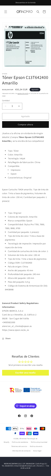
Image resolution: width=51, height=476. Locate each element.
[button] (6, 12)
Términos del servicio (19, 446)
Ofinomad (23, 439)
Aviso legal (37, 451)
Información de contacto (21, 451)
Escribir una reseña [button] (25, 372)
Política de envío (36, 446)
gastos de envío (23, 93)
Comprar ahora (25, 124)
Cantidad (5, 100)
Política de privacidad (39, 442)
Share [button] (8, 338)
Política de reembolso (20, 442)
